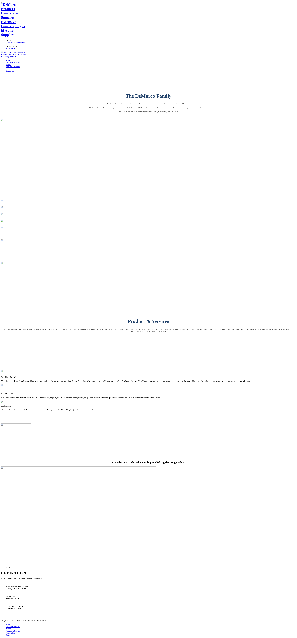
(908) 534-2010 (11, 48)
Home (8, 60)
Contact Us (10, 71)
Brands (8, 65)
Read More (148, 116)
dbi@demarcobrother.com (15, 42)
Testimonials (10, 69)
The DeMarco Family (13, 63)
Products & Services (13, 67)
